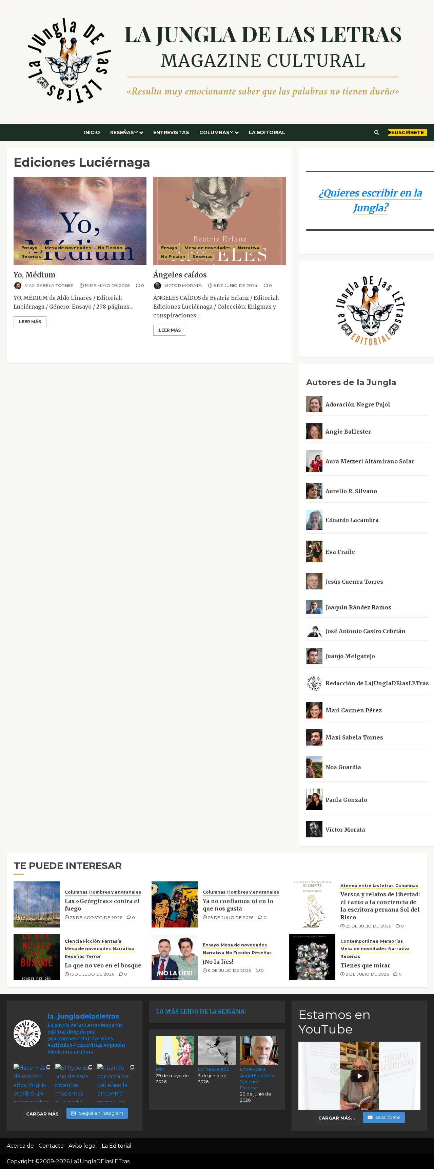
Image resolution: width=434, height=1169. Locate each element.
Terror (93, 956)
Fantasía (111, 941)
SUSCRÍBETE (407, 132)
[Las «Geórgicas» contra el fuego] (37, 904)
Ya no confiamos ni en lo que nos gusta (238, 905)
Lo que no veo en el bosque (103, 965)
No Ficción (110, 247)
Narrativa (248, 247)
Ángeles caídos (180, 275)
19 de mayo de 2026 (107, 285)
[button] (377, 132)
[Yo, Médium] (80, 221)
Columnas (214, 132)
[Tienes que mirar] (312, 957)
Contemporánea (359, 941)
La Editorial (267, 132)
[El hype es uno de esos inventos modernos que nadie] (74, 1083)
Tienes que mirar (365, 965)
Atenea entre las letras (367, 885)
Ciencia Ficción (82, 941)
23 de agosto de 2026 (96, 917)
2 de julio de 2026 (367, 974)
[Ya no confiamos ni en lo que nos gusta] (175, 904)
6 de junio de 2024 (235, 285)
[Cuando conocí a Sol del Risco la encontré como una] (116, 1083)
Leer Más (30, 321)
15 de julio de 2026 (92, 974)
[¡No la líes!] (175, 957)
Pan (160, 1069)
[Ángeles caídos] (219, 221)
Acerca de (20, 1146)
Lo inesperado (214, 1069)
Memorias (391, 941)
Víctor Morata (182, 285)
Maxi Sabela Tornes (49, 285)
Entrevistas (171, 132)
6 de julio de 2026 (229, 970)
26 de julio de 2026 (231, 917)
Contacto (51, 1146)
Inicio (92, 132)
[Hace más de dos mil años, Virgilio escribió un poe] (33, 1083)
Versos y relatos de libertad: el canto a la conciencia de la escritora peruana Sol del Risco (380, 905)
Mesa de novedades (68, 247)
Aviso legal (82, 1146)
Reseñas (122, 132)
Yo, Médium (35, 275)
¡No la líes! (218, 961)
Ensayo (29, 247)
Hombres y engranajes (115, 892)
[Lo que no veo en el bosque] (37, 957)
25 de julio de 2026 (368, 925)
